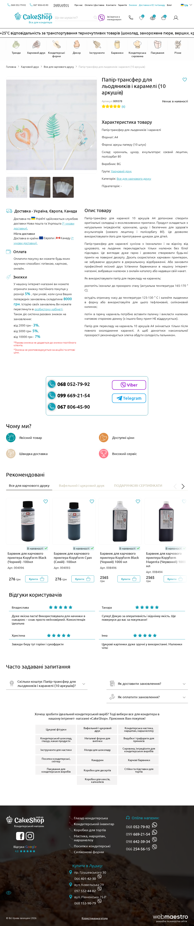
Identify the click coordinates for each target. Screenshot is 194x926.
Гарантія (122, 5)
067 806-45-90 (40, 4)
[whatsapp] (154, 824)
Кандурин (97, 760)
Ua (186, 4)
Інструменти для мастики (56, 749)
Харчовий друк (30, 66)
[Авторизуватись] (175, 18)
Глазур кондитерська (91, 818)
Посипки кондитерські (92, 846)
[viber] (154, 839)
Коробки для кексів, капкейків (97, 780)
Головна (11, 66)
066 (138, 849)
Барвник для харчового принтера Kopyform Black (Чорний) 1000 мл (119, 557)
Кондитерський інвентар (94, 824)
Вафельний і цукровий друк (82, 485)
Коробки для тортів (90, 830)
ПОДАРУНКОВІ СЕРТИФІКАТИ (138, 485)
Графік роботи (61, 4)
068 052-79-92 (18, 4)
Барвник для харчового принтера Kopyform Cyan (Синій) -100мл (73, 557)
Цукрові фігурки (56, 729)
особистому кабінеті (48, 309)
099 (138, 834)
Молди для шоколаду (97, 749)
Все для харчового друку (59, 66)
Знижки (133, 5)
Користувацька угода (95, 918)
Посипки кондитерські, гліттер (56, 760)
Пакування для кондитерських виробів (56, 770)
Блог (169, 5)
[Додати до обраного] (45, 502)
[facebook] (20, 836)
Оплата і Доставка (94, 5)
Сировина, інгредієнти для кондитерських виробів (139, 750)
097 (85, 891)
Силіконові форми (89, 852)
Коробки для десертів (97, 770)
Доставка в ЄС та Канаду (152, 5)
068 (138, 827)
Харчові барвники (139, 760)
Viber (132, 384)
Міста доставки (24, 233)
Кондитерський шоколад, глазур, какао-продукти (56, 739)
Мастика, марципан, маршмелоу (90, 838)
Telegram (132, 398)
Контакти (111, 5)
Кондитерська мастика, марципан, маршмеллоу (139, 729)
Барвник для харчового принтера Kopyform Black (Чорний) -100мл (27, 557)
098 (138, 841)
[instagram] (30, 836)
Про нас (78, 5)
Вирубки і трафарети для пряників (139, 739)
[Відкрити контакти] (131, 18)
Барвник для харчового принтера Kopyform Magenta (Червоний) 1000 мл (166, 559)
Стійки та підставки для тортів (138, 770)
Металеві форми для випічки (97, 739)
